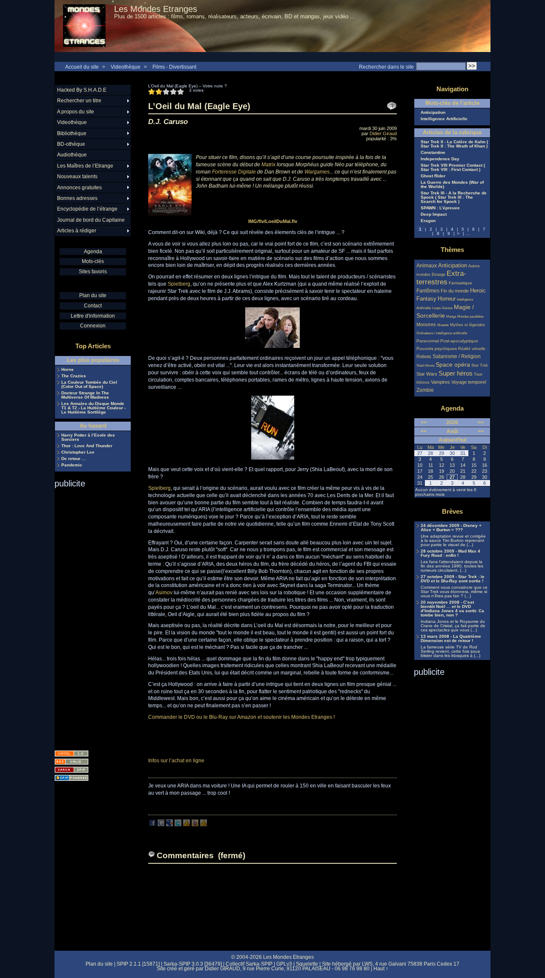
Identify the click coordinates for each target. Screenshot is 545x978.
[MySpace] (169, 825)
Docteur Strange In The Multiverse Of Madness (85, 395)
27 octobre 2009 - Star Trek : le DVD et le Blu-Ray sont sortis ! (453, 579)
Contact (93, 306)
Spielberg (179, 284)
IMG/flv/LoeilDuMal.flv (272, 221)
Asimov (163, 593)
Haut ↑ (380, 969)
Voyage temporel (468, 382)
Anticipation (433, 112)
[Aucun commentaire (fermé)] (392, 106)
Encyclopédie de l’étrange (87, 209)
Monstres (426, 324)
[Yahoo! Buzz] (195, 825)
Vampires (440, 382)
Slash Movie (425, 365)
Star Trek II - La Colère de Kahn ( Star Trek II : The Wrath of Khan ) (454, 144)
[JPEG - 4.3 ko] (272, 347)
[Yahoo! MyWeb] (203, 825)
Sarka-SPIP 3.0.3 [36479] (193, 964)
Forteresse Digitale (234, 172)
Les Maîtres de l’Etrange (85, 166)
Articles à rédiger (76, 231)
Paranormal (427, 341)
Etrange (438, 274)
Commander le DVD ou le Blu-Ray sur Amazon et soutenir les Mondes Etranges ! (241, 717)
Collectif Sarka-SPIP (249, 964)
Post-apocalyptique (459, 341)
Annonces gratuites (79, 188)
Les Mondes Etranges (155, 9)
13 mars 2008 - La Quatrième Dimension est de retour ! (451, 638)
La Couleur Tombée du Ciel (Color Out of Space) (89, 384)
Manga (451, 316)
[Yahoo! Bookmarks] (186, 825)
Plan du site (92, 295)
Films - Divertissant (174, 67)
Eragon (428, 221)
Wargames (317, 172)
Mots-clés (93, 261)
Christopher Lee (78, 452)
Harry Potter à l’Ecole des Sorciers (88, 437)
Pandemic (71, 465)
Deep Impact (434, 214)
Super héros (456, 373)
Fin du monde (455, 290)
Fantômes (427, 290)
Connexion (93, 326)
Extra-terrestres (441, 277)
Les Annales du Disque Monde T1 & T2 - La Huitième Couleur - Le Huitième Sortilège (93, 408)
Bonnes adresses (77, 198)
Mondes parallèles (470, 316)
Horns (67, 369)
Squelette (307, 964)
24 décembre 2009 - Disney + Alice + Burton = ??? (451, 528)
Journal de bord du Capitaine (91, 220)
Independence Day (440, 159)
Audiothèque (72, 155)
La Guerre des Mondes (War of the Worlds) (452, 184)
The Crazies (73, 376)
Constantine (433, 152)
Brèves (452, 511)
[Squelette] (71, 770)
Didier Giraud (383, 133)
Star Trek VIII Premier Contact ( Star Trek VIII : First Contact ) (453, 167)
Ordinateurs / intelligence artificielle (441, 333)
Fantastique (460, 283)
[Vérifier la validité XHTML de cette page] (71, 753)
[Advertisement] (88, 616)
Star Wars (426, 373)
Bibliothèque (71, 133)
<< (424, 422)
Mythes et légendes (467, 325)
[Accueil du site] (84, 26)
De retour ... (73, 459)
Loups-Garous (442, 308)
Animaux (427, 265)
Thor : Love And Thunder (86, 446)
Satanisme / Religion (457, 356)
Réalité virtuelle (471, 349)
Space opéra (453, 364)
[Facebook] (152, 825)
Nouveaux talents (77, 176)
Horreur (447, 299)
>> (481, 422)
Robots (423, 356)
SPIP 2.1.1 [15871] (138, 964)
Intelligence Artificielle (444, 119)
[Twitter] (178, 825)
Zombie (425, 390)
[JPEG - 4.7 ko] (272, 458)
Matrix (268, 165)
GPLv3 (284, 964)
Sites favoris (93, 272)
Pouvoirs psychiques (436, 348)
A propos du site (75, 112)
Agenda (93, 252)
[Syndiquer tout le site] (71, 761)
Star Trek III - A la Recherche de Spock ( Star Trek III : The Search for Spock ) (454, 197)
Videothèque (126, 67)
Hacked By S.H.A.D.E (81, 90)
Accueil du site (82, 67)
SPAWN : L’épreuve (440, 208)
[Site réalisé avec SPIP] (71, 778)
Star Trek (479, 365)
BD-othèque (71, 144)
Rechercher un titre (79, 101)
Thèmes (452, 249)
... (468, 233)
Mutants (443, 325)
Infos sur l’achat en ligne (176, 761)
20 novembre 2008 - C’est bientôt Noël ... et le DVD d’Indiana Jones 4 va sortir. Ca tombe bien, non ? (452, 608)
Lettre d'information (93, 316)
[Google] (161, 825)
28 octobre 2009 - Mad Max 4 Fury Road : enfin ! (450, 553)
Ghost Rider (433, 176)
